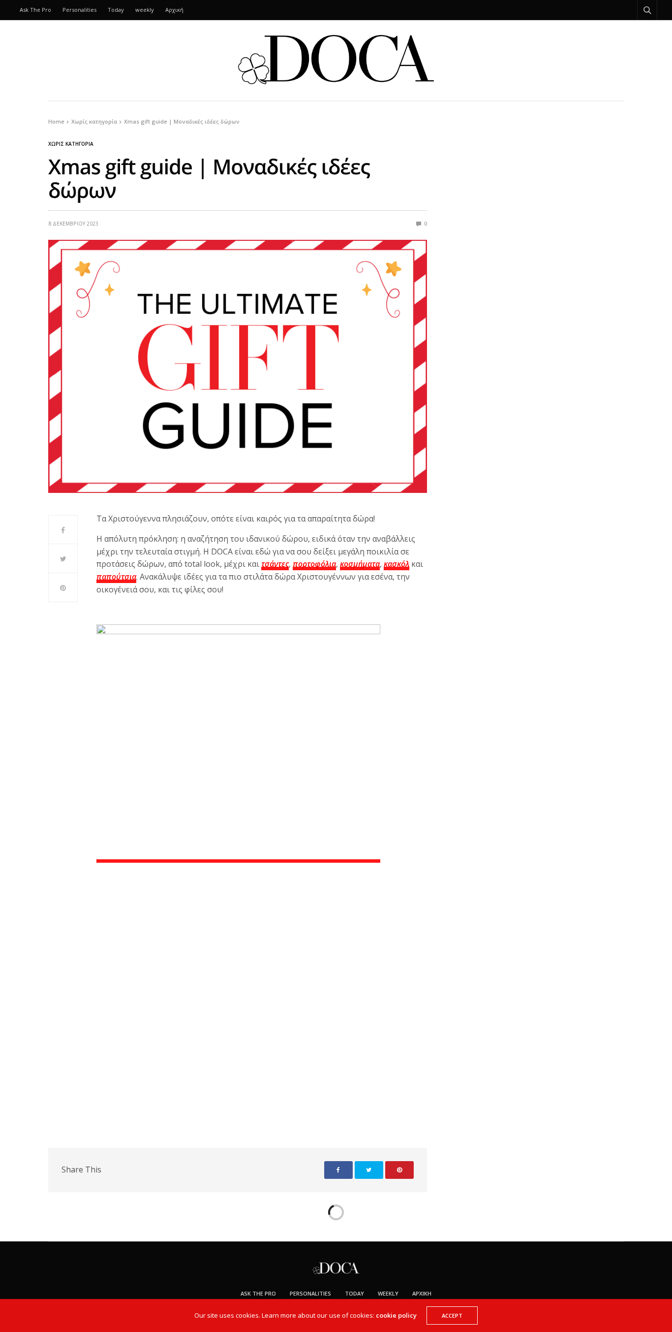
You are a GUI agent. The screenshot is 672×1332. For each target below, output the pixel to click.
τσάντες (275, 563)
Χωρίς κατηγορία (70, 143)
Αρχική (174, 9)
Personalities (79, 9)
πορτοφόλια (314, 563)
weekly (144, 9)
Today (116, 9)
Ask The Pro (35, 9)
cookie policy (396, 1315)
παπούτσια (116, 576)
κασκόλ (396, 563)
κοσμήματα (360, 563)
